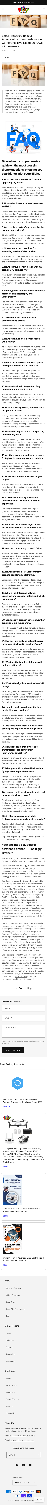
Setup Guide (10, 1302)
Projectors (10, 1340)
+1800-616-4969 (19, 1435)
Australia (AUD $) (22, 1482)
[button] (3, 9)
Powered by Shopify (32, 1500)
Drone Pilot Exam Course (15, 1309)
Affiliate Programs (12, 1295)
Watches (9, 1347)
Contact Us (10, 1413)
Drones (8, 1333)
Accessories (10, 1361)
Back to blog (25, 988)
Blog (7, 1316)
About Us (9, 1406)
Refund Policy (11, 1392)
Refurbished (10, 1354)
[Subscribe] (38, 1455)
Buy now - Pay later (13, 1288)
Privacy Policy (11, 1385)
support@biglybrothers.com (22, 1440)
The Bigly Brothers (20, 1500)
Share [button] (7, 57)
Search (8, 1378)
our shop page (21, 976)
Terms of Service (12, 1399)
